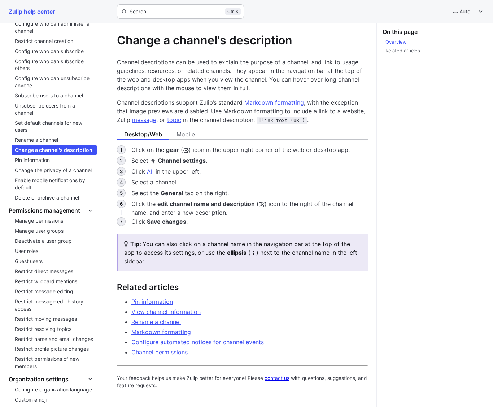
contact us (277, 378)
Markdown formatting (274, 102)
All (150, 171)
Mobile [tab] (185, 134)
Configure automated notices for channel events (197, 342)
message (144, 119)
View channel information (166, 311)
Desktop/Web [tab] (143, 134)
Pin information (152, 301)
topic (174, 119)
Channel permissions (159, 352)
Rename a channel (156, 321)
